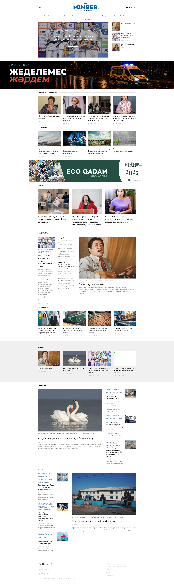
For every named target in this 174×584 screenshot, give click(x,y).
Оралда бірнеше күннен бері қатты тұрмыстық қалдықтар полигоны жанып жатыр (48, 151)
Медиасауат (95, 16)
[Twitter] (129, 7)
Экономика (75, 16)
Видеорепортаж (58, 433)
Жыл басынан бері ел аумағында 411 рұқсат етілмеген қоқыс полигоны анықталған (99, 151)
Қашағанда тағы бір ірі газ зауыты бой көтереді (123, 329)
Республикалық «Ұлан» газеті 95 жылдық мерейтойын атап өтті (46, 487)
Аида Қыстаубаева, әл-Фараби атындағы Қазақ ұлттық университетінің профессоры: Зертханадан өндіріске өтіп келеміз (87, 220)
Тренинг (108, 569)
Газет (50, 475)
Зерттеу (108, 572)
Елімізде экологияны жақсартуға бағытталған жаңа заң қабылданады (74, 151)
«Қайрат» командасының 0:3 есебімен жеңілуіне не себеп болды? (66, 265)
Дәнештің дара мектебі (128, 23)
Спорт (82, 30)
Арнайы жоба (124, 16)
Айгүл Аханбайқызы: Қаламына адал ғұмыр (127, 45)
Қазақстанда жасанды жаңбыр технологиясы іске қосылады (123, 150)
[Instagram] (132, 7)
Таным (115, 280)
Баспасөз (41, 473)
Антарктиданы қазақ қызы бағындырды (45, 542)
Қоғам (66, 16)
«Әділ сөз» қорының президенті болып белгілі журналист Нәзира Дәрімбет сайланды (124, 118)
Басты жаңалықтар (63, 30)
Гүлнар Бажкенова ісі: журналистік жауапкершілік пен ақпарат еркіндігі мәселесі (119, 219)
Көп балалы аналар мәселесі (97, 517)
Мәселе (118, 392)
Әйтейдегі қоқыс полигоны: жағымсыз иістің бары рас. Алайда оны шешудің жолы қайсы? (114, 452)
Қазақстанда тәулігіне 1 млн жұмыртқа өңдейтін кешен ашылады (98, 330)
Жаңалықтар (57, 16)
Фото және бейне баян (46, 506)
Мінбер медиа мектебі (108, 16)
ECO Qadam (42, 128)
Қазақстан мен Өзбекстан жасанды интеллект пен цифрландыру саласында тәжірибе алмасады (47, 331)
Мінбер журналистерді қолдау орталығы (116, 566)
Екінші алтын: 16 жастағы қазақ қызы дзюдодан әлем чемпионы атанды (73, 37)
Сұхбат (108, 394)
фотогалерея (113, 517)
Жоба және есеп (110, 575)
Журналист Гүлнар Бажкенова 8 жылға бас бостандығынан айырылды (74, 118)
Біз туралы (108, 563)
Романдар (86, 433)
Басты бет (47, 16)
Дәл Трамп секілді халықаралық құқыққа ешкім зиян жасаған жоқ (114, 424)
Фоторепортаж (43, 482)
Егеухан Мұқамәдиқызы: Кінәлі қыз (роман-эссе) (74, 369)
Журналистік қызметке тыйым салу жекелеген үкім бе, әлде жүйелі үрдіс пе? (98, 118)
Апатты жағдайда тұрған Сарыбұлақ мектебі (97, 521)
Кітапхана (85, 16)
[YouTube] (134, 7)
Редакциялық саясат (87, 19)
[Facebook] (127, 7)
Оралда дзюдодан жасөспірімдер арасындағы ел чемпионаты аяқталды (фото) (45, 516)
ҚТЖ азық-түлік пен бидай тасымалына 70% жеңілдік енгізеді (72, 330)
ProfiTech (72, 578)
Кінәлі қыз (69, 433)
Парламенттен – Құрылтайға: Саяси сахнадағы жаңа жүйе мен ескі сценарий (52, 219)
